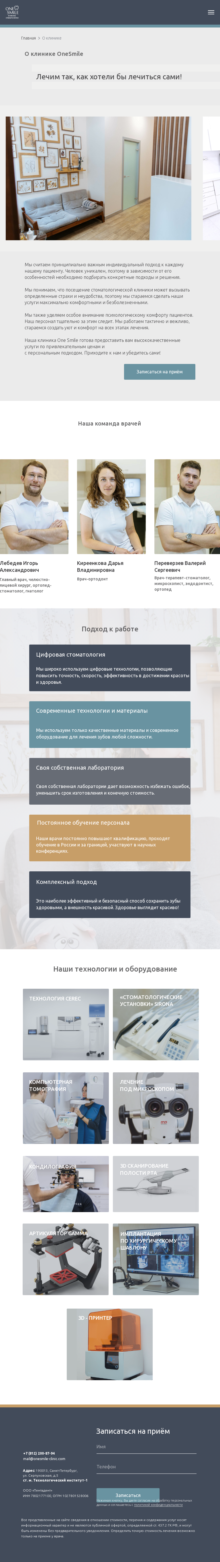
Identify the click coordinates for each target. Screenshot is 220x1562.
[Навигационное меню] (211, 12)
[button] (160, 1263)
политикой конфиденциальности (158, 1504)
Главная (28, 38)
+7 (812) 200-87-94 (39, 1453)
